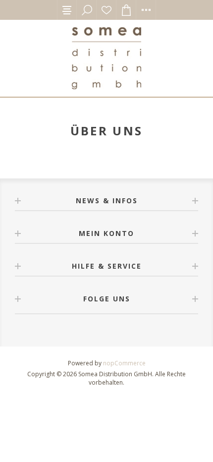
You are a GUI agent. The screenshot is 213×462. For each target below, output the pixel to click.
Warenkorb (126, 10)
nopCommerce (124, 363)
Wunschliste (106, 10)
